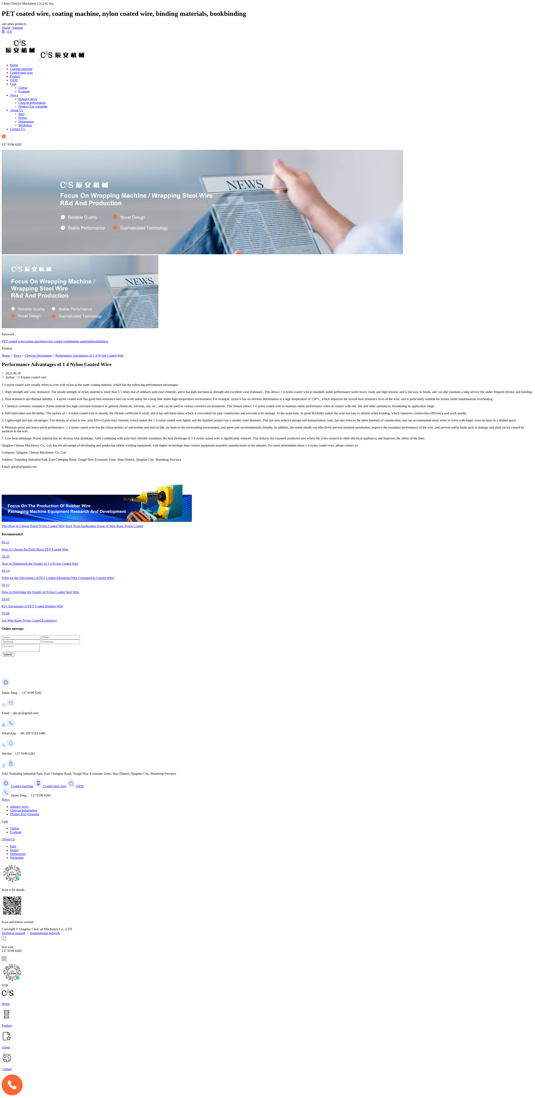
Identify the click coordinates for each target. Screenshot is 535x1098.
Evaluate (24, 91)
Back (68, 526)
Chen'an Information (32, 102)
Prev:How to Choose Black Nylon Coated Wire (33, 526)
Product (15, 76)
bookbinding (100, 341)
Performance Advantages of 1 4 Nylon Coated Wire (89, 355)
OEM (14, 80)
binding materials (80, 341)
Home (14, 65)
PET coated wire (13, 341)
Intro (21, 114)
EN (9, 31)
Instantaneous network (45, 933)
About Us (16, 110)
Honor (22, 118)
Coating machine (21, 69)
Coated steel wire (21, 72)
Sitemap (17, 27)
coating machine (34, 341)
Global (22, 87)
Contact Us (17, 129)
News (14, 95)
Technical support (13, 933)
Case (13, 84)
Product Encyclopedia (32, 106)
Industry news (27, 99)
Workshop (25, 125)
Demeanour (26, 121)
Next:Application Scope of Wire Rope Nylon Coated (108, 526)
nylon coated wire (57, 341)
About (6, 27)
